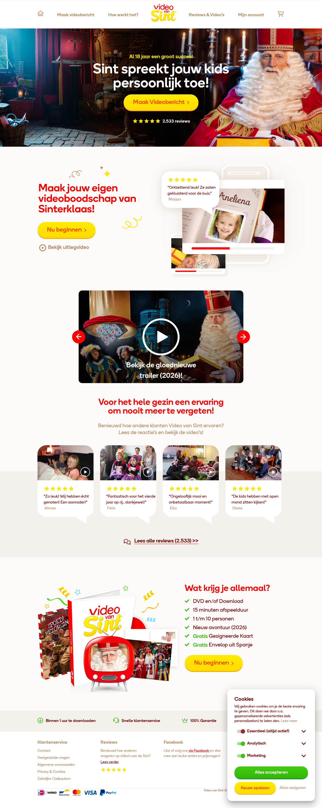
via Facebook (199, 751)
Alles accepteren (271, 772)
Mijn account (251, 15)
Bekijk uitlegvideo (68, 247)
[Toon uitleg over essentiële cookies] (303, 731)
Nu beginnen (64, 230)
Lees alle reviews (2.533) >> (166, 541)
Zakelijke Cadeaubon (54, 779)
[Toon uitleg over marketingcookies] (303, 756)
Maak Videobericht (159, 102)
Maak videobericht (75, 15)
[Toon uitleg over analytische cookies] (303, 743)
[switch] (242, 743)
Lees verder (110, 762)
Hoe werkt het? (123, 15)
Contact (43, 751)
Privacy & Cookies (51, 772)
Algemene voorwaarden (56, 765)
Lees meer (289, 721)
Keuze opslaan (255, 788)
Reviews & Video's (206, 15)
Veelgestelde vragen (53, 758)
